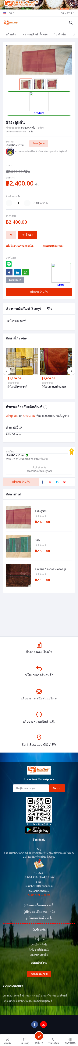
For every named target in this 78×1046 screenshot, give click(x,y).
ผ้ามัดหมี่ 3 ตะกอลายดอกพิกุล (50, 569)
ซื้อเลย (29, 235)
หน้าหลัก (11, 34)
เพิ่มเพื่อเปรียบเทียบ (52, 246)
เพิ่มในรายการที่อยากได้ (20, 246)
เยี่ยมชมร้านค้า (39, 291)
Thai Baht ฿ (65, 12)
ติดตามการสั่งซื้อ (39, 955)
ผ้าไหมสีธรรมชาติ (17, 386)
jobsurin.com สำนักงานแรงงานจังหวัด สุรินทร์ (27, 1001)
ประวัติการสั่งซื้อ (39, 944)
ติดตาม (57, 788)
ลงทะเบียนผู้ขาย (39, 973)
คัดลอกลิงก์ (15, 280)
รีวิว (49, 309)
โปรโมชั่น (60, 34)
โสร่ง (37, 540)
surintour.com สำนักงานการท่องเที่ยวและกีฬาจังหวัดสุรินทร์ (35, 995)
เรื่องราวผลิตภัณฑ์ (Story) (23, 309)
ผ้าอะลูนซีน (41, 511)
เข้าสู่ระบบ (12, 416)
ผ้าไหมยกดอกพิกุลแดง (54, 386)
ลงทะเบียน (29, 416)
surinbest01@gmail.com (39, 886)
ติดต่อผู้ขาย (39, 143)
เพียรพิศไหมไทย (15, 145)
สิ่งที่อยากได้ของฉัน (39, 949)
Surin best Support (39, 895)
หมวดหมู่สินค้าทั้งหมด (35, 34)
